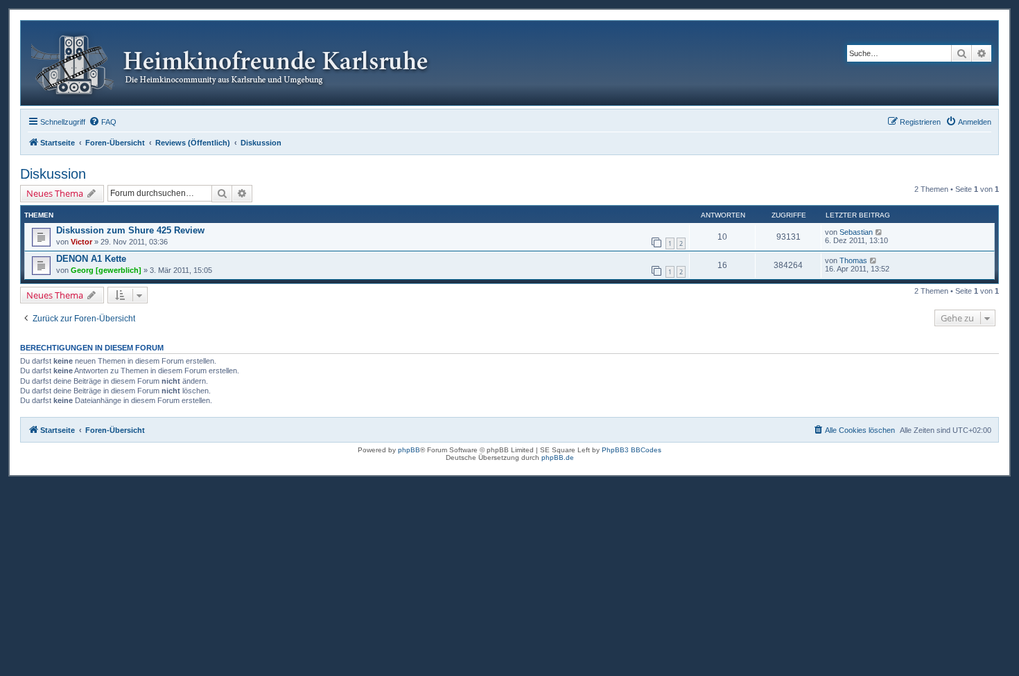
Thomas (853, 260)
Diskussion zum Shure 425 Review (130, 230)
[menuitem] (102, 122)
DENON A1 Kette (91, 259)
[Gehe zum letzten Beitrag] (879, 232)
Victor (81, 242)
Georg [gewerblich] (106, 270)
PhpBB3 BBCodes (631, 450)
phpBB (409, 450)
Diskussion (53, 173)
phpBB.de (557, 457)
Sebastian (856, 232)
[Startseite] (240, 63)
